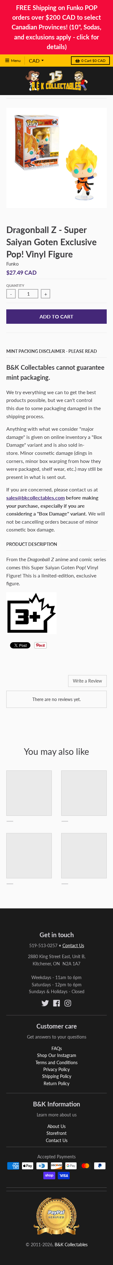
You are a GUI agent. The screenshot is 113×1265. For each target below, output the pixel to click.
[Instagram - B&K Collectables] (68, 1003)
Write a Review (87, 680)
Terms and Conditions (56, 1062)
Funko (12, 264)
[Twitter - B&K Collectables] (45, 1003)
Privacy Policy (56, 1069)
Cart (93, 60)
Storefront (56, 1133)
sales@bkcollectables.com (35, 497)
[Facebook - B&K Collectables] (56, 1003)
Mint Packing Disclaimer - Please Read (51, 351)
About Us (56, 1126)
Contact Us (73, 945)
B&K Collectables (71, 1244)
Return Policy (56, 1083)
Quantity (15, 285)
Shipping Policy (56, 1076)
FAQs (56, 1048)
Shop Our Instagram (56, 1055)
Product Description (31, 544)
